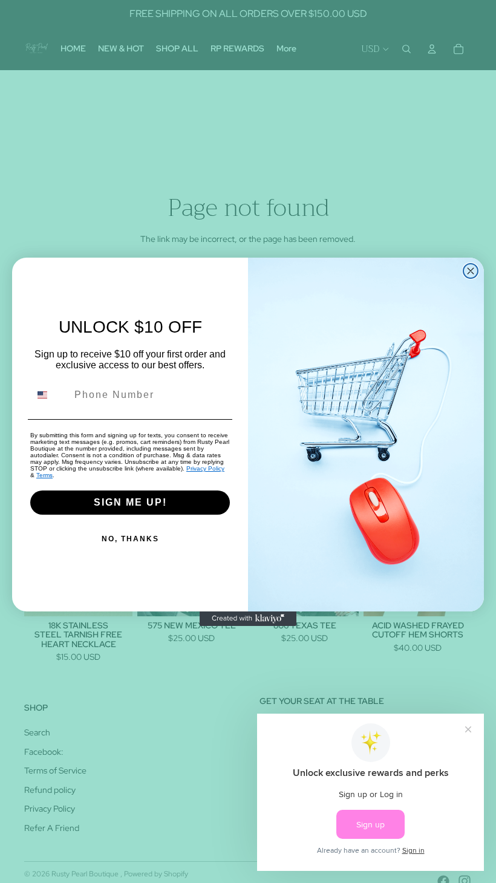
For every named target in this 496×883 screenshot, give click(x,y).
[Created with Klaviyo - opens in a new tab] (248, 618)
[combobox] (49, 394)
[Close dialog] (470, 271)
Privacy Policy (205, 468)
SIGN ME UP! (130, 502)
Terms (44, 475)
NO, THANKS (130, 539)
